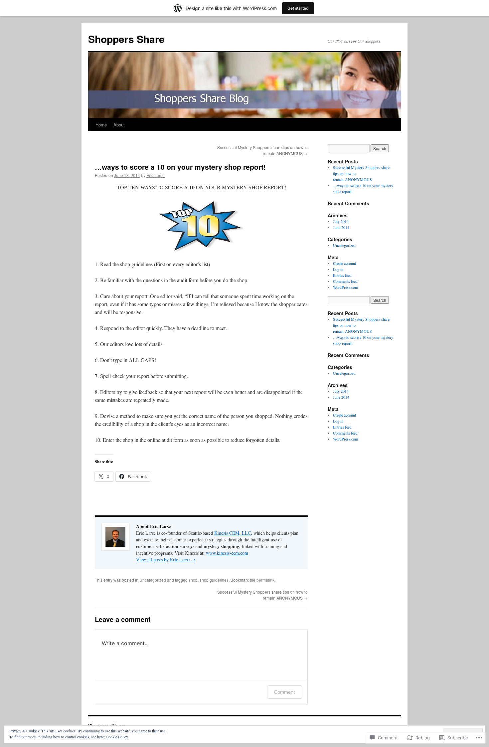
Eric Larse (155, 175)
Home (101, 124)
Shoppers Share (126, 39)
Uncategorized (152, 580)
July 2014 (341, 221)
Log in (338, 269)
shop (193, 580)
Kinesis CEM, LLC (232, 533)
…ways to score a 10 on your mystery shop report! (180, 167)
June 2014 (341, 227)
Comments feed (345, 281)
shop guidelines (214, 580)
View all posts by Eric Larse (166, 559)
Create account (344, 263)
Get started (298, 8)
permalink (265, 580)
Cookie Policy (117, 736)
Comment (284, 692)
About (119, 124)
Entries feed (342, 275)
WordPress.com (345, 287)
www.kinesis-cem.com (227, 553)
